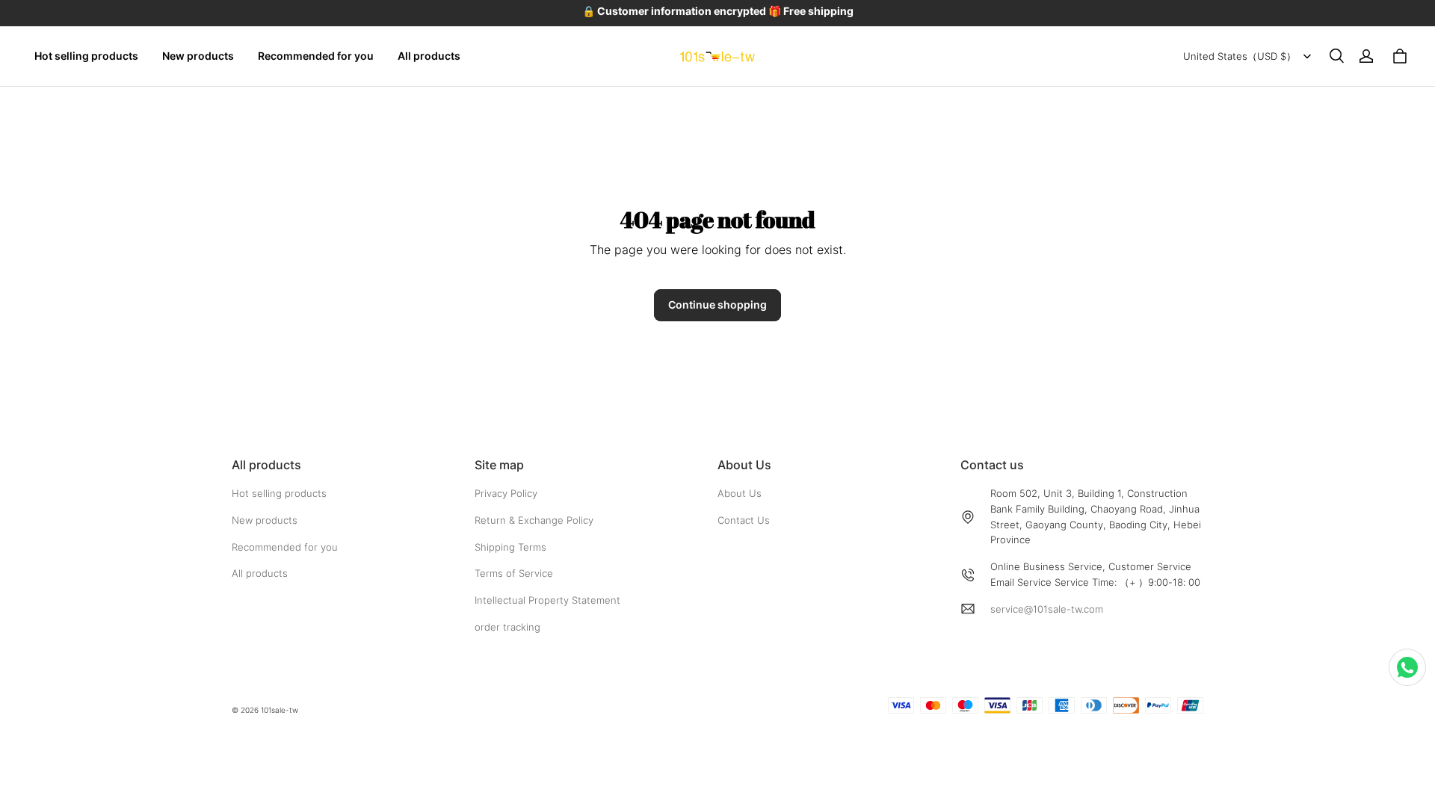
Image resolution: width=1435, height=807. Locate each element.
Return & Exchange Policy (534, 520)
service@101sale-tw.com (1046, 609)
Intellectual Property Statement (547, 600)
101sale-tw (279, 709)
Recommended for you (316, 55)
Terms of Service (514, 573)
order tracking (507, 627)
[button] (1336, 56)
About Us (740, 493)
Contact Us (744, 520)
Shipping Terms (510, 547)
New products (198, 55)
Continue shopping (717, 304)
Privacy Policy (506, 493)
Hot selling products (86, 55)
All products (429, 55)
